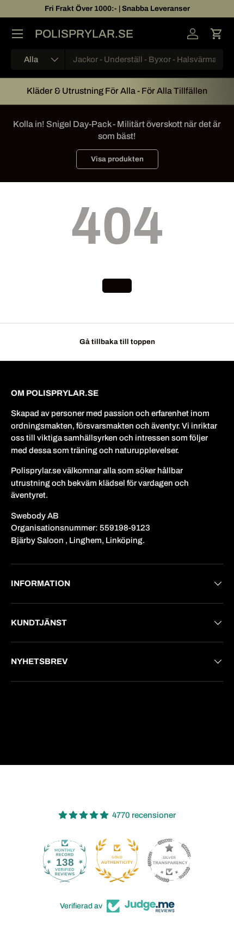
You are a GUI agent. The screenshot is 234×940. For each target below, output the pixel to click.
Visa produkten (117, 159)
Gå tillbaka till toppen (117, 342)
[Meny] (17, 34)
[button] (217, 34)
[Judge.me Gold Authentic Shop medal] (117, 860)
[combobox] (117, 59)
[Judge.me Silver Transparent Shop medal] (169, 860)
